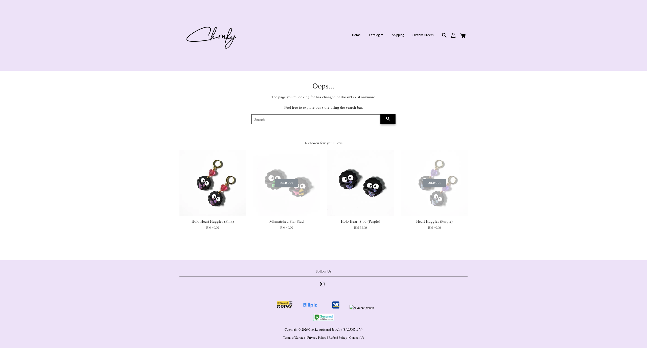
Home (356, 35)
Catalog (375, 35)
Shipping (398, 35)
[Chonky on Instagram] (322, 286)
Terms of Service (294, 337)
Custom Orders (422, 35)
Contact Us (356, 337)
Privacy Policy (316, 337)
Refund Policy (338, 337)
